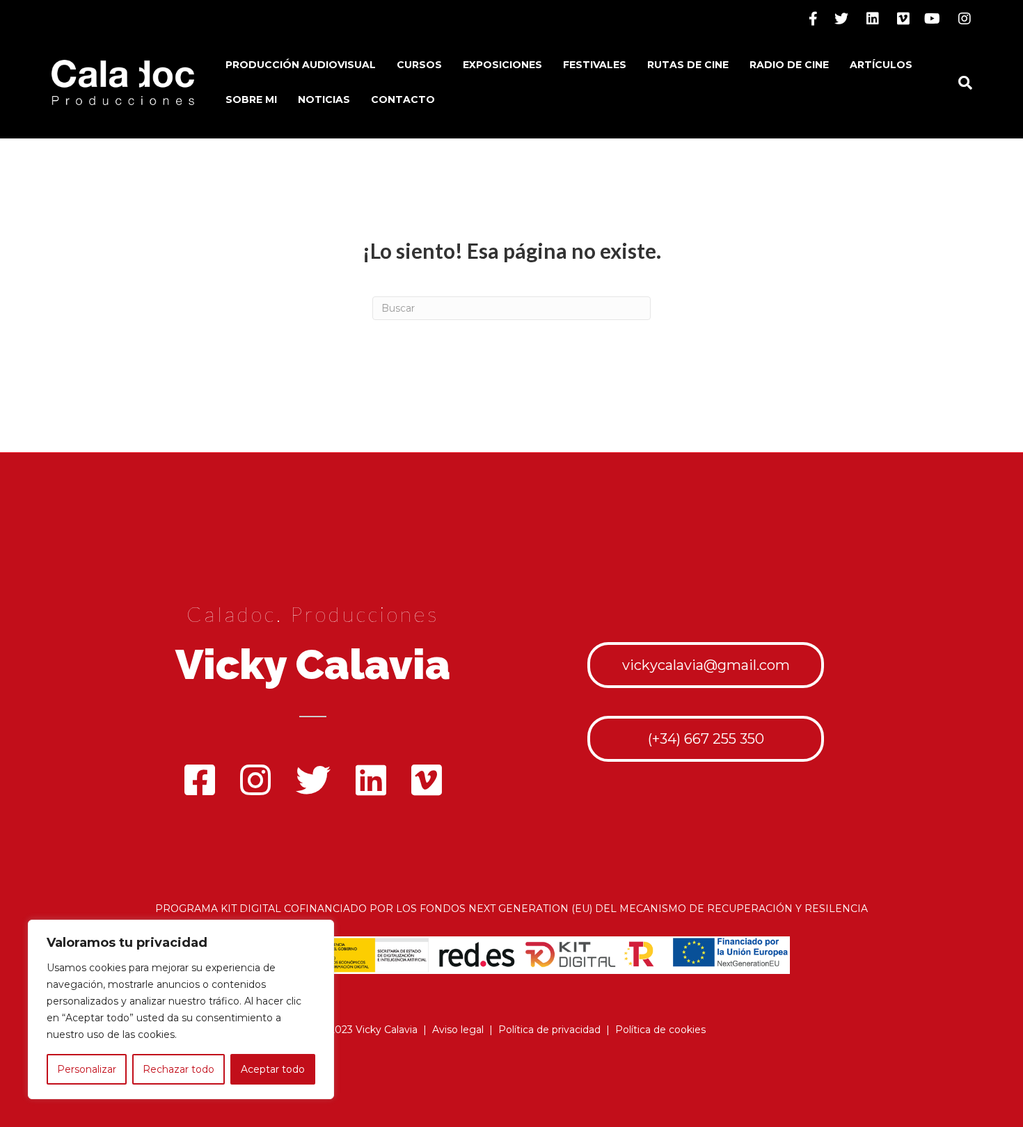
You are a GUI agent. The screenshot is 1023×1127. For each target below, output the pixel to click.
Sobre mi (251, 99)
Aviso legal (458, 1029)
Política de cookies (660, 1029)
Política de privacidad (549, 1029)
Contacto (403, 99)
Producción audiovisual (300, 64)
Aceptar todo (273, 1069)
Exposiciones (502, 64)
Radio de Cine (789, 64)
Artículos (881, 64)
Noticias (324, 99)
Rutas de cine (688, 64)
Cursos (419, 64)
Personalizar (86, 1069)
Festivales (594, 64)
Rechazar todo (178, 1069)
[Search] (960, 83)
